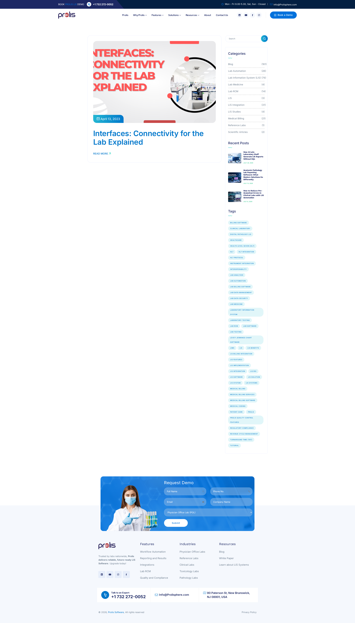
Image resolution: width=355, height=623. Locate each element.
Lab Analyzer (236, 275)
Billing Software (238, 223)
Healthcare (236, 240)
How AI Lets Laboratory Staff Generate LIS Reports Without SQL (253, 155)
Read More (100, 153)
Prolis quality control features (241, 420)
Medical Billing (246, 118)
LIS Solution (254, 377)
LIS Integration (246, 105)
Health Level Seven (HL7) (242, 246)
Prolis (251, 412)
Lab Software (250, 326)
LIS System (235, 383)
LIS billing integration (241, 354)
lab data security (239, 298)
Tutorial (234, 445)
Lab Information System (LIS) (246, 77)
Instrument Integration (242, 263)
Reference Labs (246, 125)
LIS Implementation (239, 365)
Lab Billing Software (240, 287)
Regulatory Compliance (242, 428)
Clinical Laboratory (240, 228)
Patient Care (236, 412)
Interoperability (238, 269)
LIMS (232, 348)
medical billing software (242, 400)
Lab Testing (236, 332)
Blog (246, 64)
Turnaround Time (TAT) (241, 440)
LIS (246, 98)
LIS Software (236, 377)
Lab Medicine (246, 84)
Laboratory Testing (240, 320)
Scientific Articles (246, 132)
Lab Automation (246, 71)
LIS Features (236, 360)
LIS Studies (246, 111)
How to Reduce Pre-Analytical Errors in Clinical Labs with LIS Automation (253, 194)
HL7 (231, 252)
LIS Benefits (253, 348)
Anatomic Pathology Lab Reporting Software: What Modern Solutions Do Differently (253, 175)
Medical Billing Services (242, 394)
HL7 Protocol (236, 258)
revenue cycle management (244, 434)
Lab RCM (246, 91)
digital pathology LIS (240, 234)
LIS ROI (253, 371)
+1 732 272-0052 (103, 4)
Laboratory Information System (242, 312)
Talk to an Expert (120, 592)
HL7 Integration (246, 252)
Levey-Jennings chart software (241, 340)
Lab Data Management (241, 292)
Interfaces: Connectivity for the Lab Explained (148, 137)
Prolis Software (116, 612)
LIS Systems (251, 383)
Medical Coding (237, 406)
